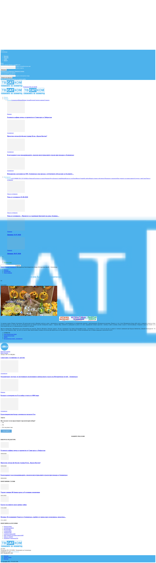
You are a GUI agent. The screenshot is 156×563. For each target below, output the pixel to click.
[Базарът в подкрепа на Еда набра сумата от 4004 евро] (9, 391)
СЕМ (5, 59)
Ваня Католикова (5, 282)
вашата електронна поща (22, 76)
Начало (6, 97)
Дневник (47, 178)
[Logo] (12, 94)
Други (51, 178)
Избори (20, 100)
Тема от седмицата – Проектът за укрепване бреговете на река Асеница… (33, 216)
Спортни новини (39, 100)
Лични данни (7, 557)
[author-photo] (4, 350)
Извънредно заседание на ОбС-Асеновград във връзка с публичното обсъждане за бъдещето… (40, 174)
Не (3, 425)
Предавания (7, 177)
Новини (6, 98)
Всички (9, 100)
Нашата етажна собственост (97, 178)
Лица (74, 178)
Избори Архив (26, 100)
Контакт (6, 56)
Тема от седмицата (12, 194)
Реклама (6, 57)
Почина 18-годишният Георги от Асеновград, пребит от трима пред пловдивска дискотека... (33, 517)
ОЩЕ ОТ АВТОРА (19, 357)
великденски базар (9, 335)
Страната (46, 100)
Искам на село (69, 178)
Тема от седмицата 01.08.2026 (17, 197)
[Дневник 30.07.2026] (16, 249)
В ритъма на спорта (39, 178)
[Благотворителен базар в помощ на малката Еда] (9, 409)
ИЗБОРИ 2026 (8, 256)
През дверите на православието (125, 178)
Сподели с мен (138, 178)
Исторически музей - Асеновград (13, 338)
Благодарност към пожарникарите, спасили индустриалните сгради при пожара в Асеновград (40, 155)
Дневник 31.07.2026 (14, 235)
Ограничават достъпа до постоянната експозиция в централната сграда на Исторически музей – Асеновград (39, 377)
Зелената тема (57, 178)
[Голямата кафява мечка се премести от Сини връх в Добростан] (16, 112)
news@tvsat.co (15, 551)
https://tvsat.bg (4, 353)
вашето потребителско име (23, 66)
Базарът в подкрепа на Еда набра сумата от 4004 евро (20, 395)
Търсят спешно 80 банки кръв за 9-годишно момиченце (20, 492)
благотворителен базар (10, 334)
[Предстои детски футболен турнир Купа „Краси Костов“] (16, 131)
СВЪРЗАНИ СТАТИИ (7, 357)
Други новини (8, 272)
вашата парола (20, 68)
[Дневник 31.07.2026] (16, 230)
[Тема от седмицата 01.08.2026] (16, 192)
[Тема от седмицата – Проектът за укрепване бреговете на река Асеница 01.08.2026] (16, 211)
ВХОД (5, 60)
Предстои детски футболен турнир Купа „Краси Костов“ (27, 136)
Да (3, 422)
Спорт (144, 178)
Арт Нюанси (30, 178)
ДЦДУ (6, 337)
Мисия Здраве (80, 178)
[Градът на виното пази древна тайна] (5, 501)
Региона (32, 100)
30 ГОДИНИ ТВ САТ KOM (19, 178)
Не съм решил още (7, 427)
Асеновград (14, 100)
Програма (6, 261)
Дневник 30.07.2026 (14, 253)
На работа (86, 178)
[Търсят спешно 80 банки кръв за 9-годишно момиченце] (5, 489)
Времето (6, 258)
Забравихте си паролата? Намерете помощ (12, 71)
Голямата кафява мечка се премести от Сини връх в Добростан (29, 117)
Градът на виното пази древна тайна (14, 505)
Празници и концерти (111, 178)
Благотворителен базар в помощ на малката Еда (18, 414)
